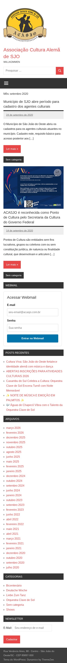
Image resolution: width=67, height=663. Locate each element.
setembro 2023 (15, 504)
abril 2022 (12, 519)
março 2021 (13, 538)
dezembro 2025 (15, 437)
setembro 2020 (15, 562)
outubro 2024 (14, 480)
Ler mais (11, 148)
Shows (10, 609)
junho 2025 (13, 456)
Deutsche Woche (16, 590)
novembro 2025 (15, 442)
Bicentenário (14, 585)
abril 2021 (12, 533)
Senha (11, 320)
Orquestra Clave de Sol (20, 600)
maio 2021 (12, 529)
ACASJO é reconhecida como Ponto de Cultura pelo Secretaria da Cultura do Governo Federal (31, 217)
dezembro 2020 (15, 553)
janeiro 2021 (13, 548)
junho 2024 (13, 490)
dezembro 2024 (15, 476)
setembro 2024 (15, 485)
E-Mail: (8, 627)
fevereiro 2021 (15, 543)
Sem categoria (13, 159)
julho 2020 (12, 567)
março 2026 (13, 427)
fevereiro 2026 (15, 432)
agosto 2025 (13, 451)
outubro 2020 (14, 557)
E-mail (11, 304)
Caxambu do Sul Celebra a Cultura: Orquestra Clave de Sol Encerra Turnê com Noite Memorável (34, 385)
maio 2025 (12, 461)
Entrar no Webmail (32, 338)
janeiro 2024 (13, 495)
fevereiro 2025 (15, 466)
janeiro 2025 (13, 471)
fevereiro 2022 (15, 524)
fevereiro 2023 (15, 509)
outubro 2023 (14, 500)
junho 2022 (13, 514)
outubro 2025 (14, 447)
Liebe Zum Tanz (16, 595)
